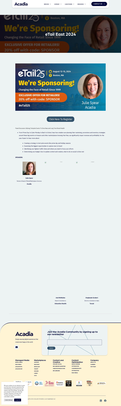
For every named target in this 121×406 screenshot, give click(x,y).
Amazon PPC (18, 366)
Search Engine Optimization (76, 365)
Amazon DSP (18, 368)
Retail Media (18, 362)
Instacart (37, 366)
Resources (81, 4)
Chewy (36, 373)
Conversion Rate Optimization (76, 369)
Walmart (36, 364)
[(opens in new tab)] (49, 386)
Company (57, 4)
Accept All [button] (17, 400)
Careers (92, 364)
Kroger (36, 371)
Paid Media (18, 364)
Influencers (56, 370)
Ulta (35, 375)
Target (36, 368)
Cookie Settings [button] (8, 400)
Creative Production (59, 368)
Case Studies (68, 4)
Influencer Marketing (59, 366)
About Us (93, 362)
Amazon (36, 362)
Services (46, 4)
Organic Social (57, 364)
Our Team (93, 366)
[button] (16, 347)
